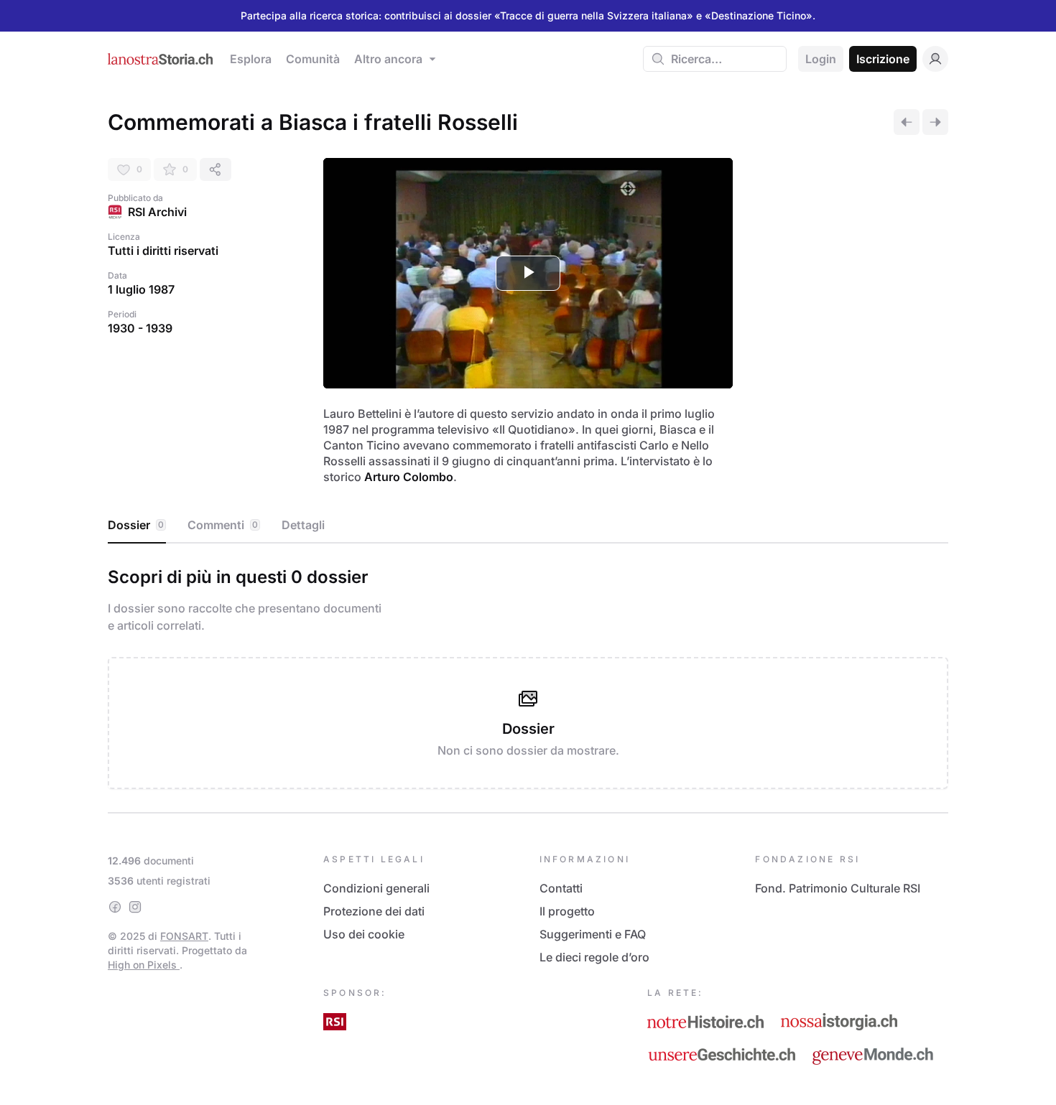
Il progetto (567, 911)
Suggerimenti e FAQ (592, 934)
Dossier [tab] (136, 525)
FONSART (184, 936)
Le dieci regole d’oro (594, 957)
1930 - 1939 (140, 328)
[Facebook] (115, 907)
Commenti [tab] (222, 525)
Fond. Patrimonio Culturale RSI (837, 888)
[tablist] (528, 526)
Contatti (561, 888)
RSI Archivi (157, 212)
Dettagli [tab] (303, 525)
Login (820, 59)
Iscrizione (882, 59)
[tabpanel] (528, 675)
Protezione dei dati (374, 911)
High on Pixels (144, 965)
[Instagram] (135, 907)
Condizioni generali (376, 888)
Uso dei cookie (363, 934)
